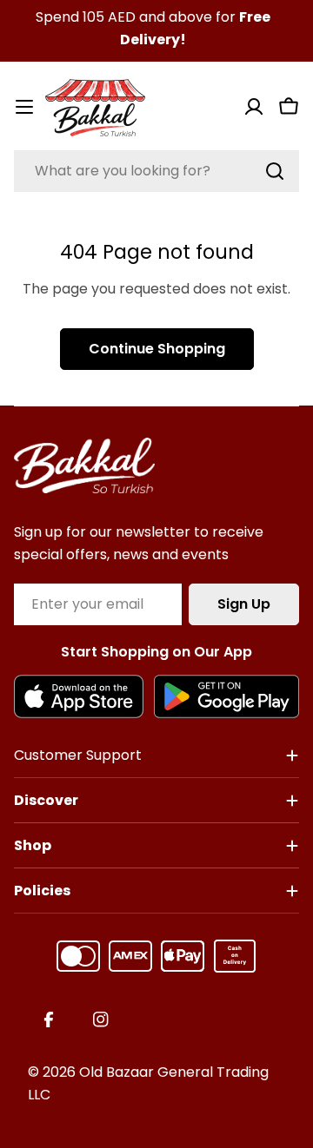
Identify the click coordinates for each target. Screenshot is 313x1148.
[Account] (253, 106)
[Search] (274, 171)
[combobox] (156, 171)
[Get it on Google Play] (226, 696)
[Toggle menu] (24, 106)
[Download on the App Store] (78, 696)
